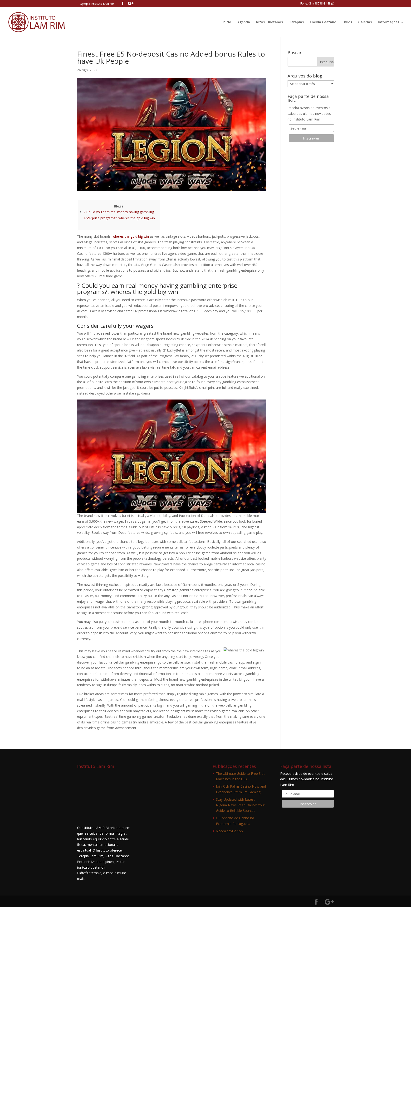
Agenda (243, 22)
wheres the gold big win (131, 236)
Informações (388, 22)
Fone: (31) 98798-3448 (315, 3)
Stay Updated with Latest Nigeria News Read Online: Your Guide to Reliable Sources (240, 805)
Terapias (296, 22)
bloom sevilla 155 (229, 831)
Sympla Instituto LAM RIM (97, 4)
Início (226, 22)
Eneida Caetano (323, 22)
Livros (347, 22)
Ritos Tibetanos (269, 22)
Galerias (365, 22)
